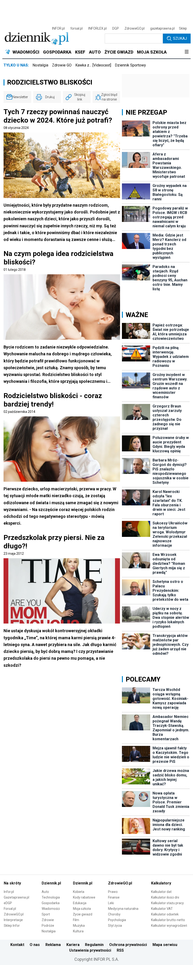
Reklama (53, 944)
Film (76, 920)
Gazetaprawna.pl (16, 897)
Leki (111, 903)
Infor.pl (9, 892)
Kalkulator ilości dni (165, 897)
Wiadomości (51, 909)
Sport (46, 914)
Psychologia (117, 920)
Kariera (73, 944)
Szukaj (180, 38)
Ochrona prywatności (128, 944)
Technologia (51, 897)
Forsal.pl (10, 909)
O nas (35, 944)
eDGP (8, 903)
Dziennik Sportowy (130, 65)
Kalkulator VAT (162, 909)
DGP (115, 28)
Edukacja (79, 903)
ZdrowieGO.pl (135, 28)
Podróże (48, 925)
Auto (45, 892)
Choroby (114, 914)
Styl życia (115, 925)
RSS (120, 950)
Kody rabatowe (84, 897)
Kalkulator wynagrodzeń (169, 925)
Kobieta (78, 892)
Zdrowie (48, 920)
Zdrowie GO (62, 65)
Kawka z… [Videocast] (93, 65)
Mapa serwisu (165, 944)
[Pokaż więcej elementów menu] (186, 52)
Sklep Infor (12, 925)
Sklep (183, 28)
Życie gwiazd (82, 914)
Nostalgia (40, 65)
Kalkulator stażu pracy (167, 903)
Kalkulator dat (161, 892)
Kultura (78, 931)
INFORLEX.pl (97, 28)
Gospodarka (51, 903)
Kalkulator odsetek (165, 914)
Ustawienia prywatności (90, 950)
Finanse (114, 897)
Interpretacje (13, 920)
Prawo (113, 892)
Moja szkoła (82, 909)
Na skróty (12, 883)
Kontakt (17, 944)
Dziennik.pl (51, 883)
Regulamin (94, 944)
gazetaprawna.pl (162, 28)
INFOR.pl (58, 28)
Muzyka (79, 925)
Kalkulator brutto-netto (168, 920)
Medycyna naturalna (123, 909)
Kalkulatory (161, 883)
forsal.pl (76, 28)
